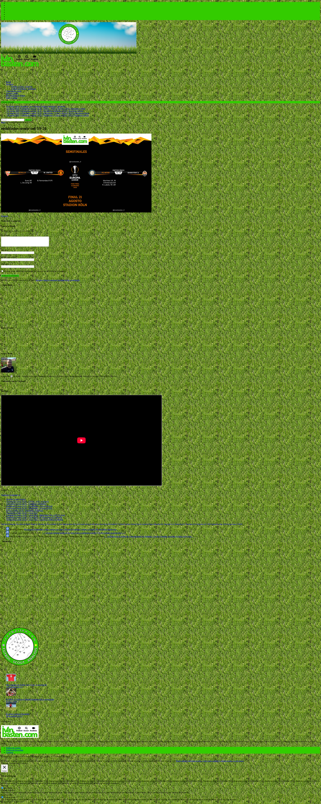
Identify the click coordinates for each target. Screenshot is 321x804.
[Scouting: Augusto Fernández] (11, 710)
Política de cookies (13, 748)
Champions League (13, 91)
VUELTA (240, 524)
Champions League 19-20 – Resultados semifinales (26, 504)
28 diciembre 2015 (13, 716)
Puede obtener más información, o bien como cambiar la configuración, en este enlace (210, 761)
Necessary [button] (5, 785)
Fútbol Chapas (12, 98)
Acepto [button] (173, 761)
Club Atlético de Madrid (23, 524)
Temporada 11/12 (169, 524)
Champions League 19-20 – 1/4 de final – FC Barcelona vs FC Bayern (34, 517)
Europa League (12, 93)
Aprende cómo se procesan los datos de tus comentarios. (58, 280)
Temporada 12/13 (180, 524)
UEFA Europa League (229, 524)
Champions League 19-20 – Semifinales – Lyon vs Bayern (29, 506)
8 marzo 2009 (11, 702)
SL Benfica (121, 524)
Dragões (33, 524)
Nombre (4, 250)
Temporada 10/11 (158, 524)
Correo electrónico (8, 257)
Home (8, 82)
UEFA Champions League (215, 524)
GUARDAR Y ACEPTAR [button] (12, 802)
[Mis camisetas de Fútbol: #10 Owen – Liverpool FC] (11, 680)
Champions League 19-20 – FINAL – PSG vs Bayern (27, 501)
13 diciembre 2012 (13, 687)
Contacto (9, 752)
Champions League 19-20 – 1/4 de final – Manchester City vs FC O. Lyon (35, 515)
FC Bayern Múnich (50, 524)
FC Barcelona (40, 524)
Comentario (5, 235)
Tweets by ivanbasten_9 (10, 495)
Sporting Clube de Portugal (133, 524)
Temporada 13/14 (191, 524)
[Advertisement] (46, 72)
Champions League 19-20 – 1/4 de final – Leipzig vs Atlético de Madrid (34, 520)
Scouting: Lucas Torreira (16, 499)
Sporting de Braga (147, 524)
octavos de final (89, 524)
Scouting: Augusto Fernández (17, 714)
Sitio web (5, 264)
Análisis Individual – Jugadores (23, 89)
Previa (105, 524)
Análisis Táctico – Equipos (21, 86)
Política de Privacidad (14, 750)
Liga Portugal (80, 524)
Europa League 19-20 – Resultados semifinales (24, 510)
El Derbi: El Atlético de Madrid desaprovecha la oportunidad (30, 699)
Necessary (8, 788)
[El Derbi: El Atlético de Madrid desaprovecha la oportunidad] (11, 695)
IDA (74, 524)
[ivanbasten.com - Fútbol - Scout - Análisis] (68, 53)
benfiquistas (11, 524)
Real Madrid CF (113, 524)
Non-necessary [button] (7, 795)
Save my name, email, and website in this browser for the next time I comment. (35, 271)
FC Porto (59, 524)
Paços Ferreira (99, 524)
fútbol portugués (68, 524)
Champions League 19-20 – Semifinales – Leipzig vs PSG (29, 508)
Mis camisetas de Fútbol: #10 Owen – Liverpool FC (26, 685)
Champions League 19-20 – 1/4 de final (21, 513)
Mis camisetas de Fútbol (15, 95)
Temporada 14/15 (201, 524)
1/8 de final (4, 524)
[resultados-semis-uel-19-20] (76, 212)
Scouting (9, 84)
